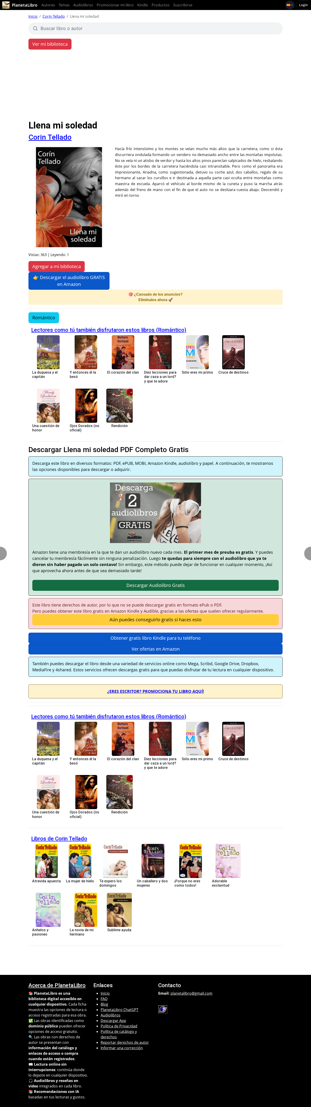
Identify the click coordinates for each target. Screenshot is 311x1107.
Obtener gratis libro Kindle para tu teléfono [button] (155, 638)
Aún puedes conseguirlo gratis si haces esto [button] (155, 619)
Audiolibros (83, 5)
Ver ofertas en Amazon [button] (156, 649)
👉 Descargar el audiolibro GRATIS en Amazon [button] (69, 280)
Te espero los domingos (110, 883)
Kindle (142, 5)
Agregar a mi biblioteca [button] (56, 266)
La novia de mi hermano (82, 932)
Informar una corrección (122, 1047)
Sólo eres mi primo (197, 372)
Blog (104, 1004)
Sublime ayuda (119, 930)
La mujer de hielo (80, 881)
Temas (64, 5)
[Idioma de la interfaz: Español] (290, 5)
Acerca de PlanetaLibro (57, 985)
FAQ (104, 998)
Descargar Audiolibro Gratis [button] (155, 585)
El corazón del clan (123, 372)
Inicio (33, 16)
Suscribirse (182, 5)
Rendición (119, 426)
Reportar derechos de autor (125, 1042)
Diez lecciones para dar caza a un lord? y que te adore (160, 376)
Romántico (43, 317)
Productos (161, 5)
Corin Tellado (54, 16)
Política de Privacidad (119, 1026)
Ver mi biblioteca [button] (50, 44)
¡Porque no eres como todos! (187, 883)
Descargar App (113, 1020)
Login (303, 5)
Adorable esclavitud (220, 883)
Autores (48, 5)
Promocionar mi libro (115, 5)
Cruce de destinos (233, 372)
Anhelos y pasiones (40, 932)
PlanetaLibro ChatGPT (119, 1009)
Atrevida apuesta (46, 881)
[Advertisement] (155, 86)
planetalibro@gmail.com (191, 993)
